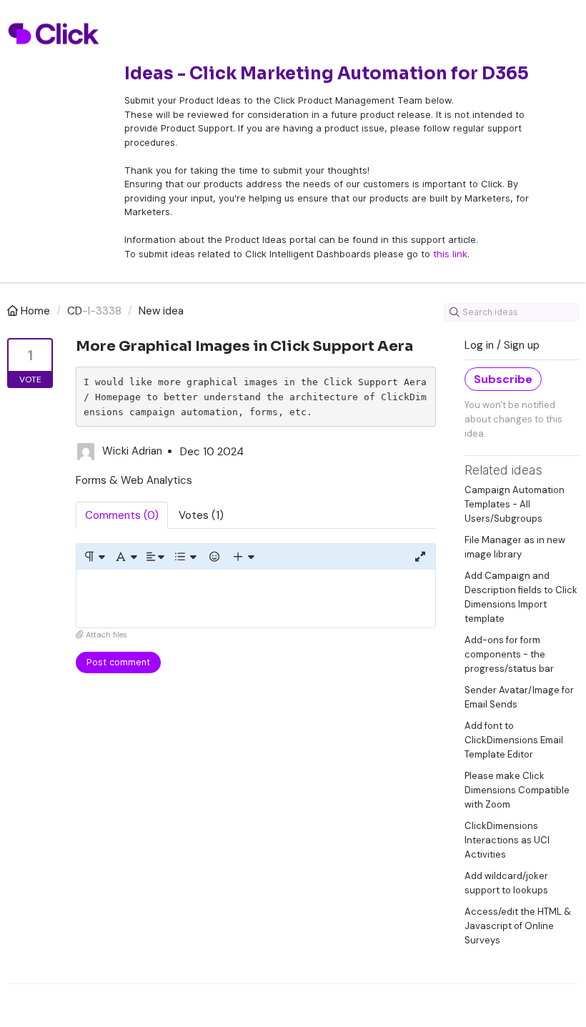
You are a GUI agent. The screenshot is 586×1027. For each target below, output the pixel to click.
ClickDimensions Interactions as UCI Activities (507, 840)
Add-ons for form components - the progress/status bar (509, 654)
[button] (94, 557)
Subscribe (503, 379)
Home (35, 311)
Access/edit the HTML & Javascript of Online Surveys (518, 926)
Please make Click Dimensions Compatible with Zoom (517, 790)
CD (74, 311)
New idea (161, 311)
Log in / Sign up (502, 345)
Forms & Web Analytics (134, 480)
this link (450, 253)
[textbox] (255, 598)
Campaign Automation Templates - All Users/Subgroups (515, 504)
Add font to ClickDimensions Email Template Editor (514, 740)
